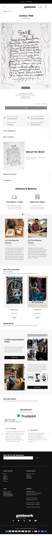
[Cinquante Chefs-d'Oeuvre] (37, 292)
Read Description (25, 97)
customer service (30, 473)
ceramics (5, 476)
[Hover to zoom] (25, 55)
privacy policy (6, 492)
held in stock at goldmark (37, 118)
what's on (5, 478)
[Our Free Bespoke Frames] (37, 228)
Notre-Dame (14, 313)
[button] (5, 6)
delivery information (8, 494)
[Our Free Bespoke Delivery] (14, 228)
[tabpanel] (14, 202)
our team (28, 476)
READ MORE (15, 357)
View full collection (8, 271)
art (4, 475)
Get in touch (10, 124)
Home (4, 11)
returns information (8, 495)
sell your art (29, 478)
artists (4, 473)
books (4, 477)
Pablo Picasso (26, 18)
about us (5, 479)
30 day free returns (35, 124)
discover (5, 481)
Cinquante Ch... (37, 313)
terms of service (7, 491)
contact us (29, 477)
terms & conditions (8, 493)
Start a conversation (12, 118)
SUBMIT (37, 457)
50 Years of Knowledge (26, 1)
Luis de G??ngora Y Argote (25, 93)
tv (3, 480)
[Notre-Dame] (14, 291)
